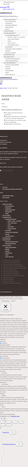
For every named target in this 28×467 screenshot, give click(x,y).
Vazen (6, 254)
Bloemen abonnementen (11, 241)
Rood (9, 224)
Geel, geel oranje (13, 39)
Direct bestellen (8, 9)
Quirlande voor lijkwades (13, 48)
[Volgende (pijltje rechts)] (9, 424)
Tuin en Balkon (9, 31)
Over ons (5, 187)
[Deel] (15, 422)
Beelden (7, 249)
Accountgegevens (8, 465)
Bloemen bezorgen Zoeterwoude (11, 260)
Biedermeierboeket (10, 209)
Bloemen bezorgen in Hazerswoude (12, 264)
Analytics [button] (2, 393)
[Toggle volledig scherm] (9, 422)
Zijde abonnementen (11, 60)
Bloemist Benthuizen (8, 277)
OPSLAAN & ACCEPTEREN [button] (7, 414)
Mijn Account (6, 4)
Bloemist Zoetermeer (8, 281)
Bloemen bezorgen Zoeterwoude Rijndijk (13, 275)
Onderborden (9, 70)
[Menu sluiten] (0, 428)
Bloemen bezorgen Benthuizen (11, 262)
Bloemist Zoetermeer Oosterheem (12, 283)
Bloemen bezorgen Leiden (10, 270)
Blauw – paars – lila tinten (14, 221)
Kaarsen (7, 251)
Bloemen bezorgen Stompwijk (11, 273)
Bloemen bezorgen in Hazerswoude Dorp (14, 266)
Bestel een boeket (7, 204)
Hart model (8, 230)
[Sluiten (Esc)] (21, 422)
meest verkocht (10, 435)
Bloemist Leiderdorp (8, 279)
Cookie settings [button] (5, 301)
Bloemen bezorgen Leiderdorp (11, 271)
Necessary (4, 343)
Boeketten (6, 432)
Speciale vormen (10, 52)
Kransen (7, 234)
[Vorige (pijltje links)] (3, 424)
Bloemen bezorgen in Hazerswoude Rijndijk (14, 268)
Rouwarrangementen (10, 219)
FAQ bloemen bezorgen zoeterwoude (12, 189)
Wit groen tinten (13, 44)
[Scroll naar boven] (1, 419)
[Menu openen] (1, 81)
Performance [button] (3, 382)
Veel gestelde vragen (8, 2)
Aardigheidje (9, 27)
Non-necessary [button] (4, 356)
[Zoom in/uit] (3, 422)
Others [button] (2, 405)
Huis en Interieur (7, 245)
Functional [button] (2, 371)
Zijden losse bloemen (12, 64)
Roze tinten (11, 226)
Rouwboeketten (9, 54)
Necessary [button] (3, 341)
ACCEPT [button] (13, 301)
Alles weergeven (9, 206)
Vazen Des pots (10, 74)
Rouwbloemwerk (7, 217)
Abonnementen (7, 239)
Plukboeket (8, 208)
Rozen (7, 29)
